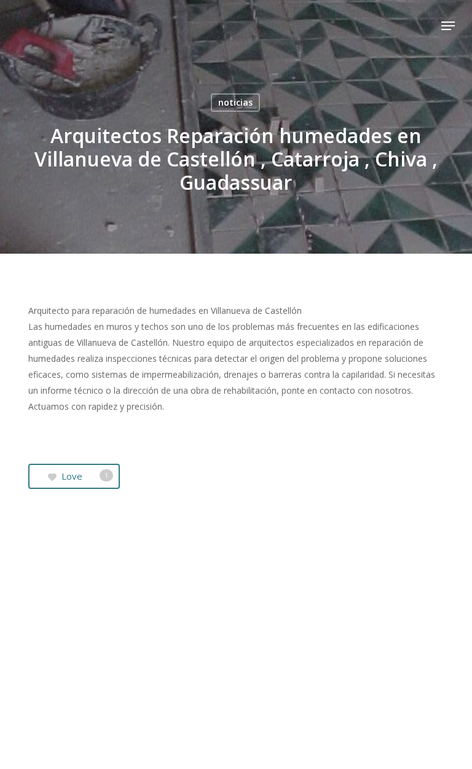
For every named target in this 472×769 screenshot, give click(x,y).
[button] (448, 26)
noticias (235, 102)
